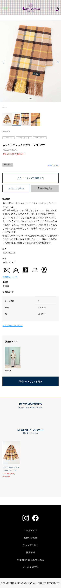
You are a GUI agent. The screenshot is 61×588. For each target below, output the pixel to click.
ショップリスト (30, 545)
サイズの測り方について (12, 326)
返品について (53, 165)
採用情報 (30, 552)
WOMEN (6, 131)
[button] (4, 62)
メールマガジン (30, 567)
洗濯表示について (9, 277)
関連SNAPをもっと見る (30, 381)
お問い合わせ (30, 538)
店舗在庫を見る (45, 188)
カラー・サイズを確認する (30, 178)
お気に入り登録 (16, 188)
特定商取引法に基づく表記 (30, 560)
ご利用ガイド (30, 530)
